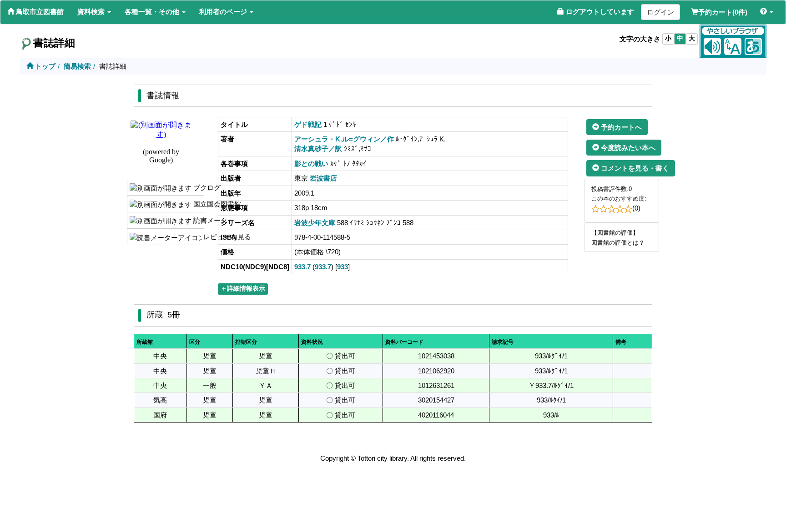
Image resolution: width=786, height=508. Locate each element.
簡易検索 (77, 66)
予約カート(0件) (722, 12)
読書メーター (197, 220)
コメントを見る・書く (634, 168)
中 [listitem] (680, 38)
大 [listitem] (692, 38)
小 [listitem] (668, 38)
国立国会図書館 (197, 204)
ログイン (660, 12)
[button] (94, 11)
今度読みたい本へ (627, 147)
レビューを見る (203, 237)
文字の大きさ (640, 39)
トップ (44, 66)
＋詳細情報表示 (243, 288)
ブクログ (197, 187)
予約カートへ (620, 127)
